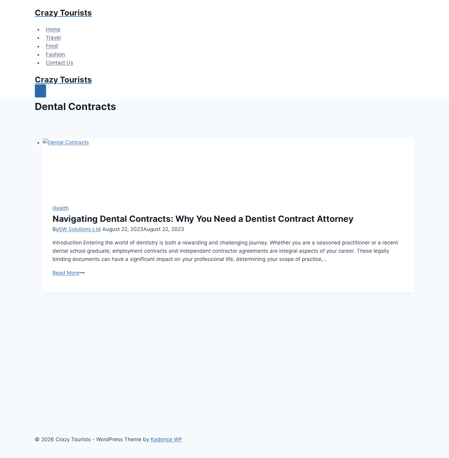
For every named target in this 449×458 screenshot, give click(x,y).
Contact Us (59, 63)
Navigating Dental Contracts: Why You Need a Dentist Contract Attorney (203, 219)
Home (53, 29)
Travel (53, 38)
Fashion (55, 54)
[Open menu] (40, 90)
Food (52, 46)
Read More (69, 273)
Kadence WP (166, 439)
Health (61, 208)
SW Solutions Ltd (80, 229)
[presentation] (228, 166)
